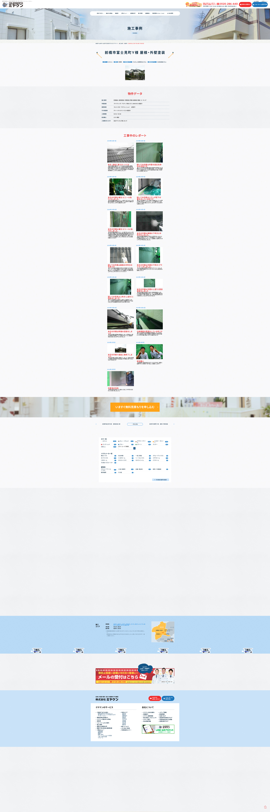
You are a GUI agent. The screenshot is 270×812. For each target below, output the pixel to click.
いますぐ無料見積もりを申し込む (135, 407)
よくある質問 (170, 13)
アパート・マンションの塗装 (105, 735)
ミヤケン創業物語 (148, 716)
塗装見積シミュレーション (158, 13)
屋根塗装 (100, 732)
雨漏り (99, 733)
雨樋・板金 (100, 734)
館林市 (124, 725)
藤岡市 (124, 715)
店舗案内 (147, 13)
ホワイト (110, 62)
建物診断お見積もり (102, 717)
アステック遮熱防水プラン (139, 62)
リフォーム (100, 738)
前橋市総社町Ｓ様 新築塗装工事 (111, 424)
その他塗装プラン (161, 62)
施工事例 (140, 13)
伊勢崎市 (128, 624)
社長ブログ (162, 716)
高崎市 (119, 624)
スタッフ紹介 (146, 719)
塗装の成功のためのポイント (105, 713)
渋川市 (132, 624)
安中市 (122, 625)
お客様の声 (132, 13)
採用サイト (265, 1)
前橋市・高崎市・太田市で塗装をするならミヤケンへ (107, 43)
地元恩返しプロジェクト (150, 717)
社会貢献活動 (147, 721)
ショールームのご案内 (103, 723)
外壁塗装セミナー (126, 730)
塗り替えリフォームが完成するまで (107, 715)
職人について (125, 726)
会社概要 (256, 1)
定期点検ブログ (163, 721)
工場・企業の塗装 (102, 737)
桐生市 (137, 624)
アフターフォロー (102, 716)
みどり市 (141, 624)
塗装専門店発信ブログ (165, 717)
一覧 (135, 424)
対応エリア (124, 712)
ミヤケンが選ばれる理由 (104, 719)
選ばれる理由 (109, 13)
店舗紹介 (145, 714)
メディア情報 (163, 712)
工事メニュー (124, 13)
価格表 (116, 13)
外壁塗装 (100, 731)
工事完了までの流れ (102, 712)
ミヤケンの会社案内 (148, 712)
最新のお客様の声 (102, 726)
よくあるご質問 (125, 728)
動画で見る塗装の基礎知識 (104, 728)
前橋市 (125, 43)
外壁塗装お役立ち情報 (165, 719)
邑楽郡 (118, 625)
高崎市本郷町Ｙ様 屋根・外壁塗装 (158, 424)
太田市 (123, 624)
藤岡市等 (127, 625)
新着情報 (162, 714)
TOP (265, 808)
